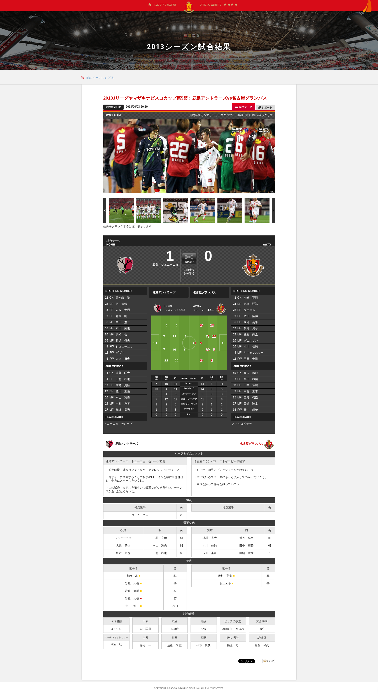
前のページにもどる (100, 77)
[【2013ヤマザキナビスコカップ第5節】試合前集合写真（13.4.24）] (148, 210)
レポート (265, 106)
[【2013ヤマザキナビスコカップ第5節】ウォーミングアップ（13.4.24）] (121, 210)
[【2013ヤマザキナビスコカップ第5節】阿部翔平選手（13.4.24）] (257, 210)
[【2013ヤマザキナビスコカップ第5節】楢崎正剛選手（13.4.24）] (175, 210)
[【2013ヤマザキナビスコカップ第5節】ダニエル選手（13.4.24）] (229, 210)
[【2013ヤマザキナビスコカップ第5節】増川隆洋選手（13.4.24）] (202, 210)
